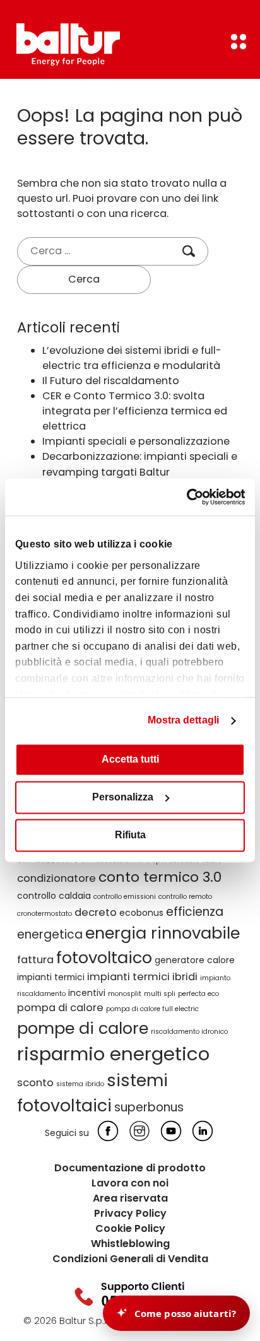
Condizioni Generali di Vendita (130, 1258)
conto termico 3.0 (160, 877)
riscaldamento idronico (189, 1031)
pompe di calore (82, 1028)
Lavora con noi (130, 1183)
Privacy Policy (130, 1213)
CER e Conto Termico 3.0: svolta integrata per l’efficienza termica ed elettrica (134, 411)
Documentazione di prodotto (130, 1168)
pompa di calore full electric (152, 1009)
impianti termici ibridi (142, 976)
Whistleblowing (130, 1243)
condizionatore (56, 878)
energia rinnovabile (162, 933)
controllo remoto (185, 896)
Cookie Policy (130, 1228)
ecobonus (141, 912)
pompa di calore (60, 1007)
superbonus (149, 1107)
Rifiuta (130, 835)
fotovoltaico (104, 957)
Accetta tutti (130, 759)
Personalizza (122, 797)
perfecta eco (198, 993)
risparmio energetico (113, 1054)
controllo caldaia (54, 895)
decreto (95, 912)
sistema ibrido (80, 1084)
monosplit (124, 993)
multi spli (159, 993)
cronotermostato (44, 913)
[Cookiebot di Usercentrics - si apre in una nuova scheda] (189, 496)
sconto (35, 1082)
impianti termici (51, 977)
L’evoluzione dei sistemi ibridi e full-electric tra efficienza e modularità (132, 358)
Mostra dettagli (184, 720)
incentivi (86, 993)
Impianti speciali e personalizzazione (136, 441)
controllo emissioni (124, 896)
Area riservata (130, 1198)
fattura (35, 959)
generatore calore (195, 960)
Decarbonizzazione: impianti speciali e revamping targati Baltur (139, 464)
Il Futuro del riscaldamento (110, 380)
